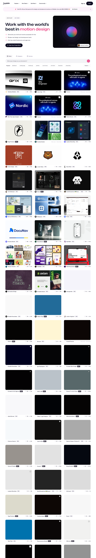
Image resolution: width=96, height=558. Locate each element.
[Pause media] (55, 45)
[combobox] (45, 61)
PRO (18, 91)
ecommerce (45, 65)
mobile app (30, 65)
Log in (89, 3)
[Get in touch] (23, 88)
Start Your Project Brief (15, 45)
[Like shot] (29, 88)
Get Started (74, 9)
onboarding (68, 65)
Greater (86, 47)
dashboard (14, 65)
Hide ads (83, 91)
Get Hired (33, 3)
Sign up (83, 3)
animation (53, 65)
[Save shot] (26, 88)
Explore (16, 3)
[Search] (88, 60)
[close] (90, 9)
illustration (60, 65)
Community (42, 3)
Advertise (88, 91)
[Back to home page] (6, 3)
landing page (22, 65)
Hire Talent (24, 3)
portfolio (37, 65)
